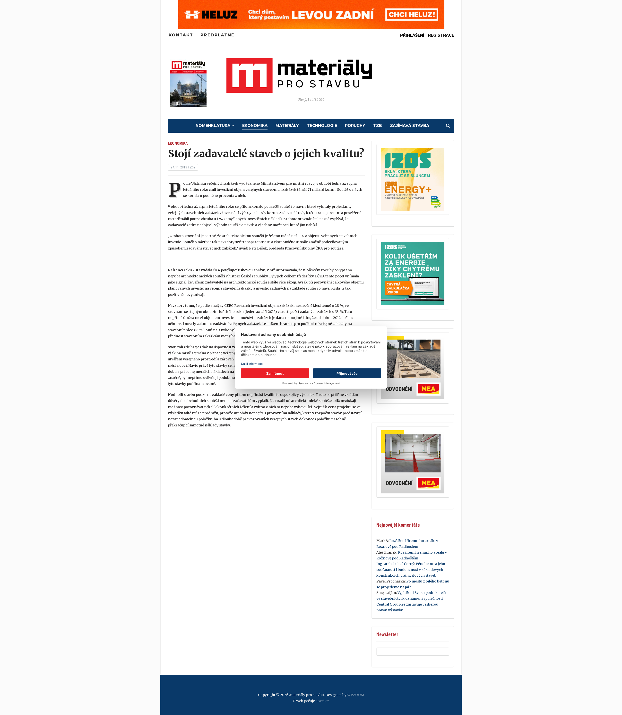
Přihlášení (412, 35)
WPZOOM (355, 695)
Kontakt (181, 35)
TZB (377, 125)
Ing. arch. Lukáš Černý (395, 564)
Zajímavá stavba (409, 125)
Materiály (287, 125)
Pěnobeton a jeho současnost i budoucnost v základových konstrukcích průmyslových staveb (410, 570)
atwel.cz (322, 701)
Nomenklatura (213, 125)
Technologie (322, 125)
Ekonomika (255, 125)
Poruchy (355, 125)
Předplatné (217, 35)
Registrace (441, 35)
